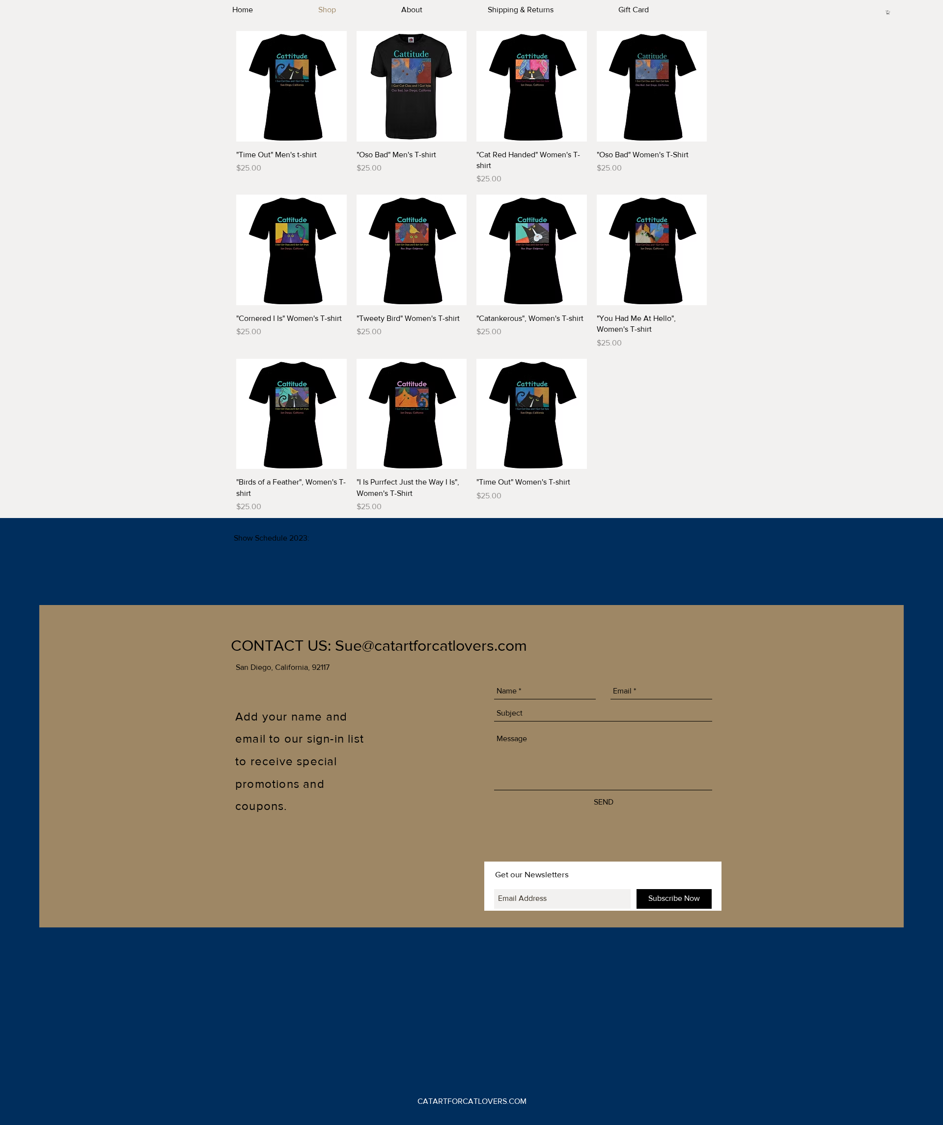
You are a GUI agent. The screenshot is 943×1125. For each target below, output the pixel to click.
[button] (888, 12)
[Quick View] (291, 86)
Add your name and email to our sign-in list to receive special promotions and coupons (299, 761)
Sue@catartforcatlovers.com (431, 645)
